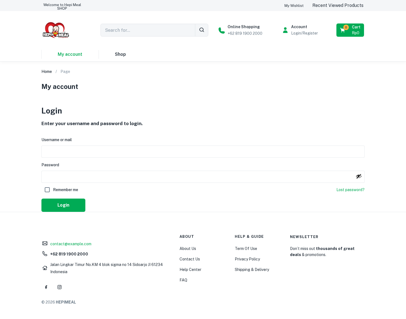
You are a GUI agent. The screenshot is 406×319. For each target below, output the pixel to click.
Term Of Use (246, 248)
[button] (62, 6)
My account (70, 54)
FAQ (183, 280)
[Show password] (359, 176)
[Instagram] (59, 287)
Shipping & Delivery (252, 269)
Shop (120, 54)
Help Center (190, 269)
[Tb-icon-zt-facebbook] (46, 287)
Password (50, 165)
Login (63, 205)
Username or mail (56, 140)
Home (46, 71)
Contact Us (190, 259)
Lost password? (350, 190)
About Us (188, 248)
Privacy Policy (247, 259)
